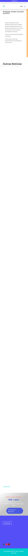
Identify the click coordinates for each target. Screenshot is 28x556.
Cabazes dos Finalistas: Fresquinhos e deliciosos (14, 386)
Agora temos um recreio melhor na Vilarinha (14, 236)
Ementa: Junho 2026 (14, 95)
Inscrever (7, 523)
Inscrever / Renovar (12, 510)
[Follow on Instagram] (6, 544)
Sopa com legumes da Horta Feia (14, 407)
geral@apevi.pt (7, 537)
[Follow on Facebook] (4, 544)
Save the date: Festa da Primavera (14, 276)
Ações (17, 198)
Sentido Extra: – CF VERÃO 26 (14, 115)
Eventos (18, 78)
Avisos (15, 78)
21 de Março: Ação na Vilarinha (14, 343)
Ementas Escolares (13, 97)
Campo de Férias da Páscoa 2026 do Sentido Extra (14, 298)
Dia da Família (14, 159)
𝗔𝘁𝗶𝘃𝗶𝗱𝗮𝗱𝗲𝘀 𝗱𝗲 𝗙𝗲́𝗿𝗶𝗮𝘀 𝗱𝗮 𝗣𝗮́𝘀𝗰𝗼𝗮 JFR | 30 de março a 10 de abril (14, 322)
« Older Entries (6, 486)
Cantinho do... (16, 366)
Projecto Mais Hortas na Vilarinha (14, 364)
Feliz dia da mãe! (14, 196)
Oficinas (18, 117)
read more (14, 85)
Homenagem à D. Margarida (14, 256)
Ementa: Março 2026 (14, 427)
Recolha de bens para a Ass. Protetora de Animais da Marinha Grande (14, 449)
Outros (16, 216)
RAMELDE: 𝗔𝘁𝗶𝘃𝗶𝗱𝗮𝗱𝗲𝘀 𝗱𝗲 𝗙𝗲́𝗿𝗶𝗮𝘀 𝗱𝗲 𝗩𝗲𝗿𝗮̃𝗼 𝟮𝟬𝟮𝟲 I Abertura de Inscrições (14, 138)
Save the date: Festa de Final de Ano (14, 76)
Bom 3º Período (14, 215)
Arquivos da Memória (18, 257)
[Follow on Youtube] (9, 544)
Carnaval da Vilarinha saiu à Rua (14, 471)
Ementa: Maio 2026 (14, 178)
